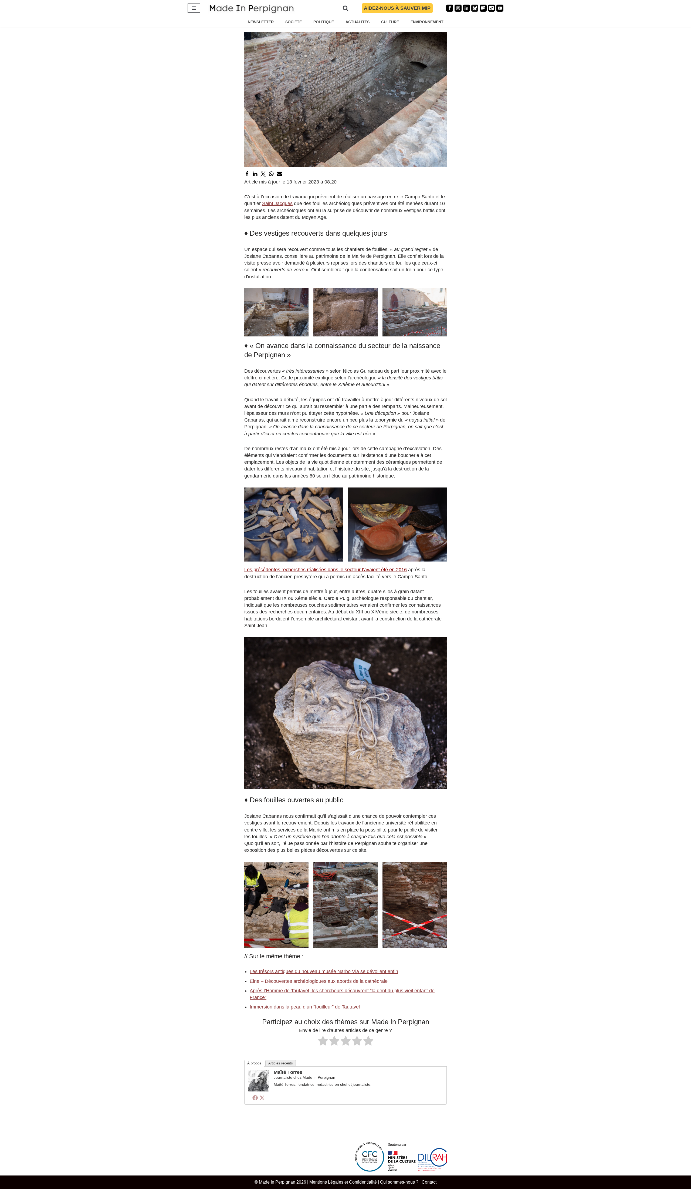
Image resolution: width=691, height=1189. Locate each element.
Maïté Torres (288, 1072)
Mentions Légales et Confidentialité (343, 1182)
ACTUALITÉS (358, 22)
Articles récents (280, 1063)
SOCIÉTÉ (293, 22)
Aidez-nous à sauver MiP (397, 8)
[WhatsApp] (271, 173)
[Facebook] (449, 8)
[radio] (323, 1042)
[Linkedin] (466, 8)
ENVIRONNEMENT (427, 22)
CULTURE (390, 22)
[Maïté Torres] (258, 1090)
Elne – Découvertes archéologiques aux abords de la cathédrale (319, 981)
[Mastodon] (483, 8)
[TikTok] (491, 8)
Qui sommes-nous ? (399, 1182)
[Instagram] (458, 8)
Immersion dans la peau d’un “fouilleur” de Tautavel (305, 1007)
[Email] (279, 173)
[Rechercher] (345, 8)
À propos (254, 1063)
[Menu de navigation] (194, 8)
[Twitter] (263, 173)
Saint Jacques (277, 203)
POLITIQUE (323, 22)
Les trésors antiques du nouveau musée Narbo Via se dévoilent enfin (324, 971)
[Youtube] (499, 8)
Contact (429, 1182)
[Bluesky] (474, 8)
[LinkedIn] (255, 173)
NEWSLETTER (261, 22)
